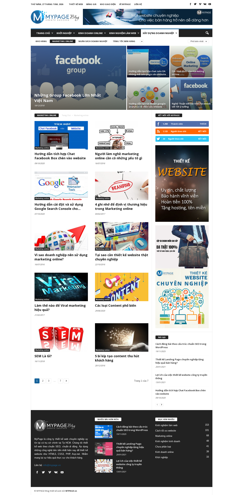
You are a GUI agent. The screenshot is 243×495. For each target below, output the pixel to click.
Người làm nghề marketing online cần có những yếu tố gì (118, 156)
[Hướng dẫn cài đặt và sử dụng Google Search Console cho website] (61, 186)
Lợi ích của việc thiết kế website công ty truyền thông (129, 464)
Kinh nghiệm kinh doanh (167, 441)
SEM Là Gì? (43, 356)
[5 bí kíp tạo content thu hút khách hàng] (121, 337)
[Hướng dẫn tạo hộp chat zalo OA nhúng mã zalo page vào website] (148, 61)
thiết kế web (55, 490)
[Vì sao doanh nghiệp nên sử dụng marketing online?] (61, 236)
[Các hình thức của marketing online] (191, 61)
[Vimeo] (200, 4)
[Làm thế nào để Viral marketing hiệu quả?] (61, 287)
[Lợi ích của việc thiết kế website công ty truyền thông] (104, 466)
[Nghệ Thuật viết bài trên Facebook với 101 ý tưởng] (191, 94)
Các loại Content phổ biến (115, 305)
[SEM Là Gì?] (61, 337)
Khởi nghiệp (64, 33)
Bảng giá (91, 4)
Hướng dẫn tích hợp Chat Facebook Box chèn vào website (60, 156)
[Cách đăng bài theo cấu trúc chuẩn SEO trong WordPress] (104, 431)
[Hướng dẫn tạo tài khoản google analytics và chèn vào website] (148, 94)
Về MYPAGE (125, 4)
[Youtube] (210, 4)
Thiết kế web (76, 4)
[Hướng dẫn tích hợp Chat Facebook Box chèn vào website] (61, 135)
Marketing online (62, 41)
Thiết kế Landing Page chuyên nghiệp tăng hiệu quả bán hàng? (130, 447)
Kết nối (202, 131)
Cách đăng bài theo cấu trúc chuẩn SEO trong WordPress (132, 428)
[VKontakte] (205, 4)
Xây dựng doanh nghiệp (158, 33)
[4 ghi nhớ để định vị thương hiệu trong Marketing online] (121, 186)
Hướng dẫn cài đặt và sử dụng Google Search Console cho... (59, 206)
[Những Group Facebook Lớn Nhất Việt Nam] (78, 78)
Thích (203, 123)
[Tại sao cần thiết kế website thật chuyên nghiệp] (121, 236)
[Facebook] (190, 4)
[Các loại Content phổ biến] (121, 287)
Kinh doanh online (90, 33)
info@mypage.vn (52, 465)
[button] (207, 33)
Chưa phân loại (163, 446)
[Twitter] (195, 4)
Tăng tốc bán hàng (124, 41)
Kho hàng (41, 41)
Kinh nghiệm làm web (122, 33)
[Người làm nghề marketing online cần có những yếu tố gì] (121, 135)
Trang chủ (43, 33)
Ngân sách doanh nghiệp (92, 41)
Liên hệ (138, 4)
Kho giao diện (108, 4)
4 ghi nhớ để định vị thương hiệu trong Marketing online (121, 206)
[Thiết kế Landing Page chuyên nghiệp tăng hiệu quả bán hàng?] (104, 448)
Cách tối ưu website (165, 430)
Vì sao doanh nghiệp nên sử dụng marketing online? (61, 257)
